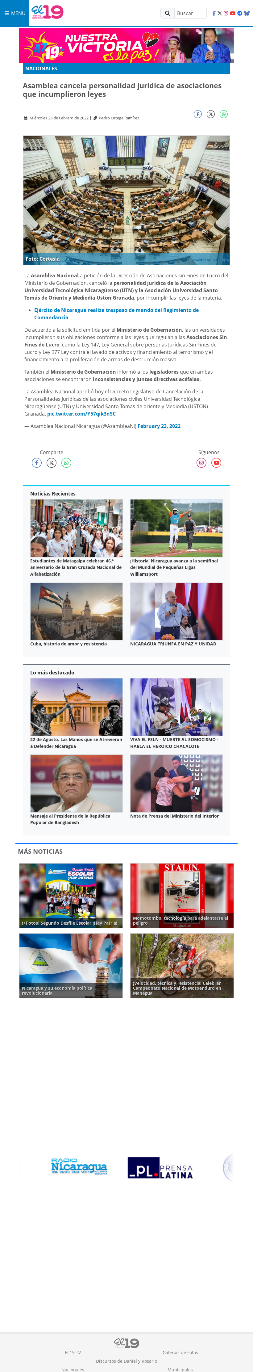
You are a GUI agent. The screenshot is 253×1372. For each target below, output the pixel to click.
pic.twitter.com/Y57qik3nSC (81, 413)
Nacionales (41, 68)
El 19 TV (73, 1352)
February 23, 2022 (159, 426)
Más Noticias (40, 851)
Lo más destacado (52, 672)
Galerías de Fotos (180, 1352)
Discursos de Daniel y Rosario (126, 1361)
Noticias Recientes (53, 493)
